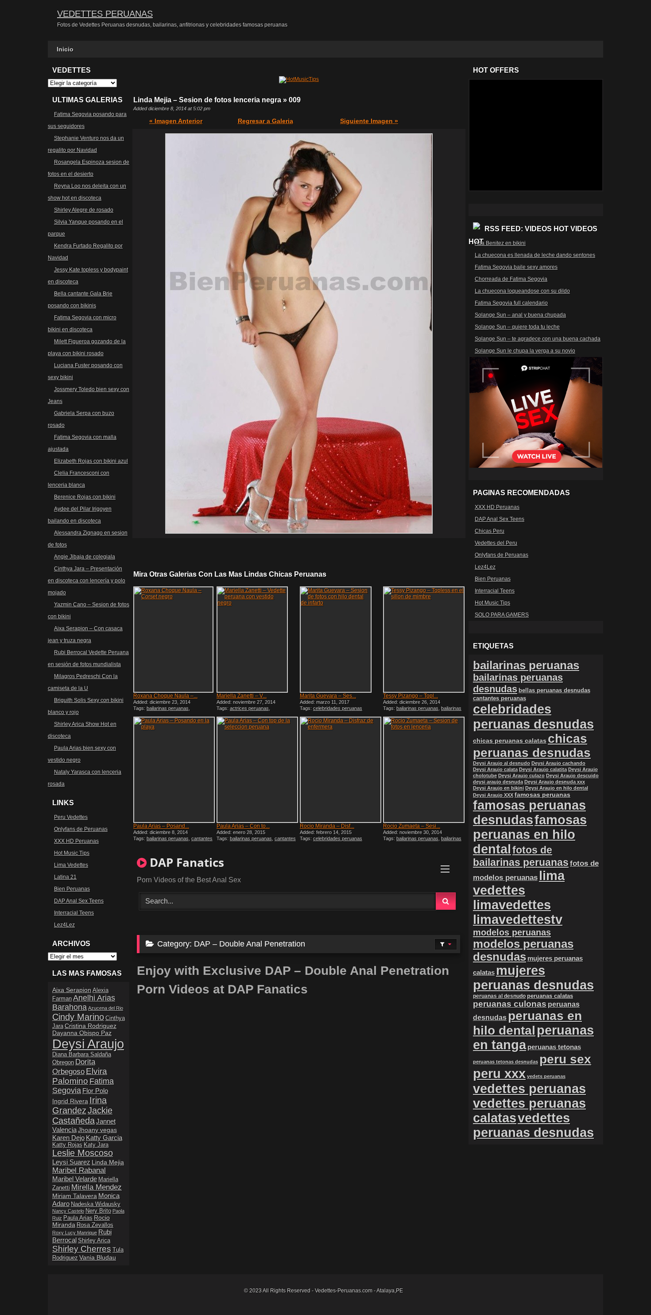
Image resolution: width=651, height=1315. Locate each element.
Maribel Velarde (74, 1179)
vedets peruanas (546, 1076)
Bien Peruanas (72, 889)
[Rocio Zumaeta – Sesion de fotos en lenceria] (424, 770)
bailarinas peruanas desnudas (422, 711)
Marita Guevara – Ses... (328, 696)
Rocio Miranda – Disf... (327, 826)
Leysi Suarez (71, 1162)
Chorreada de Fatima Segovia (511, 279)
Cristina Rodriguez (90, 1025)
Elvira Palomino (79, 1076)
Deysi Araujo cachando (558, 763)
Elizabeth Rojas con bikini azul (91, 461)
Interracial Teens (74, 913)
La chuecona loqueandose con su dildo (522, 291)
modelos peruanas (512, 932)
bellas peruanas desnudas (554, 690)
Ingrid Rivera (70, 1101)
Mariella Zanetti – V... (242, 696)
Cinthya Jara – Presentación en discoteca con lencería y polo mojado (86, 581)
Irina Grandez (79, 1105)
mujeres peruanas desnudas (533, 977)
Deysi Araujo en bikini (498, 788)
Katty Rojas (67, 1145)
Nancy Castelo (68, 1211)
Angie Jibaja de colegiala (84, 557)
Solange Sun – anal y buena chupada (520, 315)
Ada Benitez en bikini (500, 243)
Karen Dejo (68, 1137)
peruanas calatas (550, 996)
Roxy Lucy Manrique (74, 1232)
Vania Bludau (97, 1257)
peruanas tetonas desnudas (505, 1061)
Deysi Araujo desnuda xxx (554, 781)
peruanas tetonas (554, 1047)
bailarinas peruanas (168, 708)
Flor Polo (95, 1090)
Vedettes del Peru (496, 543)
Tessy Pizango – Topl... (410, 696)
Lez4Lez (64, 925)
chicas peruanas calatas (509, 740)
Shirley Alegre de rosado (83, 210)
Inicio (65, 49)
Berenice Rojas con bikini (85, 497)
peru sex (565, 1059)
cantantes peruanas (499, 698)
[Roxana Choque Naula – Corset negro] (174, 639)
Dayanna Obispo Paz (82, 1032)
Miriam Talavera (74, 1195)
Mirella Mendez (96, 1187)
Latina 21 (65, 877)
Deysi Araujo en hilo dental (556, 788)
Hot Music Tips (71, 853)
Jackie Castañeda (82, 1115)
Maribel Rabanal (79, 1170)
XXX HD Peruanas (76, 841)
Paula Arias (78, 1218)
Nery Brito (98, 1211)
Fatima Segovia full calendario (511, 303)
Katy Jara (96, 1145)
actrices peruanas (249, 708)
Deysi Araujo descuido (572, 775)
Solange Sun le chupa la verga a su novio (525, 351)
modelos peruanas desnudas (523, 950)
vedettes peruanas (529, 1088)
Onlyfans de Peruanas (81, 829)
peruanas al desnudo (499, 996)
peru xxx (499, 1074)
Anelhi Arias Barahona (83, 1002)
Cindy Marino (78, 1017)
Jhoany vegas (97, 1129)
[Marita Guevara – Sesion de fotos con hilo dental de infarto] (340, 639)
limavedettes (512, 905)
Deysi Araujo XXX (493, 795)
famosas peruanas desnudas (529, 812)
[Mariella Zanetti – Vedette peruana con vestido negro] (257, 639)
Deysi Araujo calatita (543, 769)
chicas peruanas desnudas (532, 746)
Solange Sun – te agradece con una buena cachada (538, 339)
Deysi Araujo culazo (521, 775)
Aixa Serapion (71, 989)
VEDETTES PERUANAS (105, 14)
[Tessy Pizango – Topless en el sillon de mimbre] (424, 639)
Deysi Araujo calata (495, 769)
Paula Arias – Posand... (161, 826)
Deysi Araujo (88, 1043)
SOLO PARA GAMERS (502, 615)
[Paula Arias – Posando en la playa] (174, 770)
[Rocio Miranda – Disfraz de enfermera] (340, 770)
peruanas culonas (509, 1004)
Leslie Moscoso (82, 1153)
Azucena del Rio (105, 1008)
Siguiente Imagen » (369, 120)
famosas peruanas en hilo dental (530, 834)
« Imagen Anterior (175, 120)
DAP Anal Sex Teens (79, 901)
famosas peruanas (542, 794)
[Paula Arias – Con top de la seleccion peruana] (257, 770)
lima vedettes (519, 883)
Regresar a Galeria (265, 120)
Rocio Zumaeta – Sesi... (411, 826)
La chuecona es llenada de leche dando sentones (535, 255)
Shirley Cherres (81, 1248)
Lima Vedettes (71, 865)
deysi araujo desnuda (498, 781)
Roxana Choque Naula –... (165, 696)
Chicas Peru (489, 531)
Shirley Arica (94, 1240)
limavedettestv (517, 919)
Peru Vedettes (71, 817)
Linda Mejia (108, 1162)
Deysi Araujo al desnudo (501, 763)
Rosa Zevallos (95, 1225)
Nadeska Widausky (95, 1204)
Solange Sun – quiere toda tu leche (517, 327)
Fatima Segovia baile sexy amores (516, 267)
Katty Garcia (104, 1137)
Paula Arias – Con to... (243, 826)
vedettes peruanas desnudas (533, 1125)
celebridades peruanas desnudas (533, 716)
